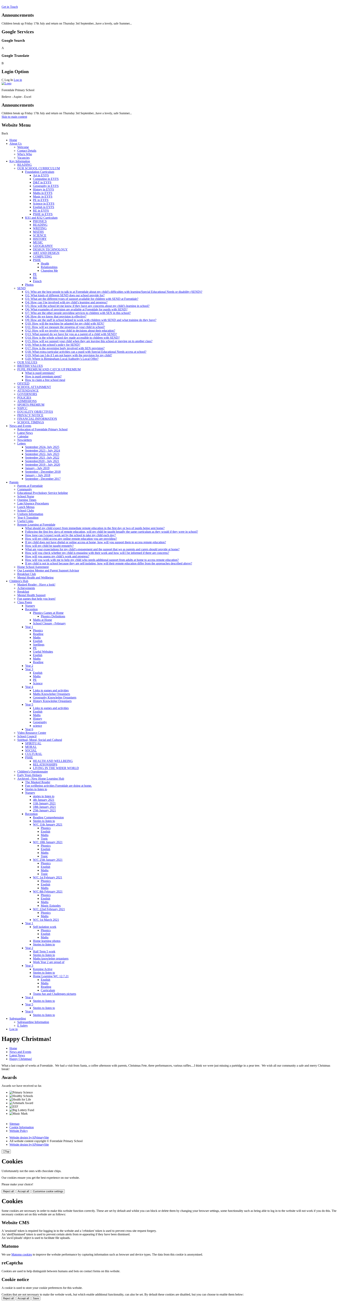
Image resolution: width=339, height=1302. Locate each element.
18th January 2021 (44, 806)
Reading (38, 634)
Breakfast (23, 591)
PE (35, 274)
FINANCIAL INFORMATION (37, 418)
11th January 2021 (44, 803)
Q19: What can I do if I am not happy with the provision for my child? (68, 355)
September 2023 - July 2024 (42, 450)
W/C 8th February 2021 (48, 891)
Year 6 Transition (27, 517)
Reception (31, 609)
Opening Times (26, 500)
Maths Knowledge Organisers (51, 694)
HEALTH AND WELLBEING (53, 761)
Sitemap (14, 1123)
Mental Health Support (31, 595)
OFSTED (23, 383)
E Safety (22, 1025)
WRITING (40, 228)
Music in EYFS (42, 196)
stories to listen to (43, 796)
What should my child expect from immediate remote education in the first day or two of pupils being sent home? (95, 528)
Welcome (23, 147)
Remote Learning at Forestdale (36, 524)
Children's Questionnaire (32, 771)
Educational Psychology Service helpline (42, 492)
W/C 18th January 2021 (48, 842)
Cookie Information (21, 1127)
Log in (18, 80)
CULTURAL (33, 754)
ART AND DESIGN (46, 253)
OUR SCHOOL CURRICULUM (38, 168)
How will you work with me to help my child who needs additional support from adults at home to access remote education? (102, 560)
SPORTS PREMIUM (30, 404)
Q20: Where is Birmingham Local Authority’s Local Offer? (61, 358)
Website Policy (18, 1130)
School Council (26, 736)
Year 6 (29, 729)
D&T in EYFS (42, 182)
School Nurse (25, 496)
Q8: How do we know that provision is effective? (55, 316)
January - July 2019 (37, 468)
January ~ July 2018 (37, 475)
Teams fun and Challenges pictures (54, 993)
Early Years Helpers (29, 775)
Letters (21, 443)
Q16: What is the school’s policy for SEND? (52, 344)
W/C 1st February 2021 (47, 877)
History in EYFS (43, 189)
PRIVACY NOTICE (30, 415)
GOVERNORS (27, 394)
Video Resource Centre (31, 732)
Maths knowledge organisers (50, 958)
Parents (13, 482)
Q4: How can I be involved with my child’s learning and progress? (66, 302)
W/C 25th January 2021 (48, 859)
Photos (29, 284)
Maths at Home (42, 620)
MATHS (38, 231)
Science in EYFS (43, 203)
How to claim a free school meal (45, 380)
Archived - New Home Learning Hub (40, 778)
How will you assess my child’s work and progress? (57, 556)
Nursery (30, 605)
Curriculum (48, 990)
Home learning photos (46, 941)
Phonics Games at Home (48, 612)
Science (38, 683)
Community (24, 489)
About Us (15, 143)
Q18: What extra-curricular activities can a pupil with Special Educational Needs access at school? (85, 351)
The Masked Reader (37, 782)
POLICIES (24, 397)
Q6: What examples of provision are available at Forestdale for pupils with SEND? (76, 309)
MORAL (31, 747)
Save (36, 1298)
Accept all (23, 1191)
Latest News (25, 433)
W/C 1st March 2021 (46, 919)
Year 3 (29, 669)
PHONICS (40, 221)
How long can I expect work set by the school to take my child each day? (70, 535)
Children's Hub (18, 581)
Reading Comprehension (48, 817)
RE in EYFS (41, 210)
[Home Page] (6, 83)
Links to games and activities (51, 690)
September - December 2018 (43, 471)
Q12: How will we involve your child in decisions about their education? (70, 330)
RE (35, 277)
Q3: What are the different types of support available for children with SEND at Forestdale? (81, 298)
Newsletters (24, 440)
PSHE (37, 260)
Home (13, 140)
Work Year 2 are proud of (48, 962)
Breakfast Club (26, 574)
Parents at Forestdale (30, 485)
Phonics (38, 630)
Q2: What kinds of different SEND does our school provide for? (65, 295)
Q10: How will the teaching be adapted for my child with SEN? (64, 323)
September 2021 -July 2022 (42, 457)
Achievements (26, 588)
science (37, 725)
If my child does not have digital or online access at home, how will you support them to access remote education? (95, 542)
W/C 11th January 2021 (47, 824)
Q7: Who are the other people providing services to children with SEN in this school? (78, 313)
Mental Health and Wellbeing (35, 577)
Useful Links (25, 521)
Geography (40, 722)
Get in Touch (10, 6)
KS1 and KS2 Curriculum (41, 217)
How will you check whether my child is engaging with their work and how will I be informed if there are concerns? (97, 552)
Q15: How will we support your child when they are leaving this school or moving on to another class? (88, 341)
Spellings (38, 644)
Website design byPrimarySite (29, 1137)
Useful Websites (43, 651)
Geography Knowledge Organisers (54, 697)
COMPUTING (42, 256)
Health (45, 263)
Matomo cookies (21, 1254)
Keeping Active (42, 969)
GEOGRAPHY (43, 246)
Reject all (8, 1191)
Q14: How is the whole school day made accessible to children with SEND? (72, 337)
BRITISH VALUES (30, 365)
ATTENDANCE (28, 390)
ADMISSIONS (27, 401)
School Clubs (25, 510)
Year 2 (29, 665)
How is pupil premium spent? (43, 376)
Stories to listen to (36, 789)
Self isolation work (44, 926)
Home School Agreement (33, 567)
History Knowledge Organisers (52, 701)
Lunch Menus (26, 507)
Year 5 (29, 704)
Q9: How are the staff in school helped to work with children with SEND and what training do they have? (90, 320)
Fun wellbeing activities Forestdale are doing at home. (58, 785)
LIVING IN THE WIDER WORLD (56, 768)
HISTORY (40, 238)
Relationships (49, 267)
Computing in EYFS (46, 179)
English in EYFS (43, 207)
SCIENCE (39, 235)
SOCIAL (31, 750)
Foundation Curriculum (39, 171)
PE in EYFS (40, 200)
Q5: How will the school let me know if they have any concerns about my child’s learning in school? (87, 306)
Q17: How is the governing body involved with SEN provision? (65, 348)
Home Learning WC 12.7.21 (51, 976)
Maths (37, 637)
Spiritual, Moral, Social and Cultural (39, 739)
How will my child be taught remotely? (49, 545)
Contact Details (26, 150)
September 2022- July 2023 (42, 454)
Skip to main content (14, 116)
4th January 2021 (43, 799)
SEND (21, 288)
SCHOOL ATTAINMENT (34, 387)
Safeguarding (17, 1018)
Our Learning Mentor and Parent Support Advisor (48, 570)
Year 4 (29, 687)
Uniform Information (30, 514)
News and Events (20, 425)
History (37, 718)
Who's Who (24, 154)
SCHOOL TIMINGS (30, 422)
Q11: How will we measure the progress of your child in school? (65, 327)
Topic (44, 838)
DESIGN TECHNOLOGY (50, 249)
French (37, 281)
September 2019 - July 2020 (42, 464)
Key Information (19, 161)
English (37, 641)
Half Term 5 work (44, 951)
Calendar (22, 436)
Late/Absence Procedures (33, 503)
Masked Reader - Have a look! (36, 584)
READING (24, 164)
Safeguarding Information (33, 1022)
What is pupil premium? (40, 373)
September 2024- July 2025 (42, 447)
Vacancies (23, 157)
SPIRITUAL (33, 743)
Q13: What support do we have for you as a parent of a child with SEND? (71, 334)
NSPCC (22, 408)
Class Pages (24, 602)
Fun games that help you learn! (36, 598)
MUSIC (38, 242)
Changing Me (49, 270)
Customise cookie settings (48, 1191)
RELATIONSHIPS (45, 764)
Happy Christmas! (20, 1059)
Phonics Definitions (53, 616)
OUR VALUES (27, 362)
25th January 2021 (44, 810)
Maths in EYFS (42, 193)
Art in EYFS (41, 175)
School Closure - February (49, 623)
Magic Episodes (51, 905)
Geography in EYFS (46, 186)
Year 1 (29, 627)
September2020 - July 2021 (42, 461)
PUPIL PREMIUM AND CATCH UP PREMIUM (49, 369)
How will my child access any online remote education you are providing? (71, 538)
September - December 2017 (43, 478)
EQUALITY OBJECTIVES (35, 411)
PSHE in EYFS (43, 214)
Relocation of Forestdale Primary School (42, 429)
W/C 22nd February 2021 (49, 909)
